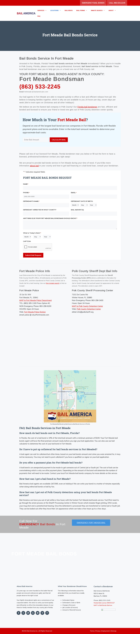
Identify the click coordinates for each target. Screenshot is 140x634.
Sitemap (113, 631)
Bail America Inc (32, 631)
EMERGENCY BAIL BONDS (93, 3)
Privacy (97, 631)
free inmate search (52, 283)
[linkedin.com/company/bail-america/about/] (33, 613)
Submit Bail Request (33, 255)
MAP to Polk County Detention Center (87, 306)
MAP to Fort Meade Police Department (35, 300)
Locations (54, 10)
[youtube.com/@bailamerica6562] (23, 613)
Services (40, 10)
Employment (105, 631)
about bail (34, 166)
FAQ (38, 16)
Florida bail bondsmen (87, 107)
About (111, 10)
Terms (92, 631)
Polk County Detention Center (89, 309)
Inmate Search (96, 10)
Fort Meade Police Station (35, 312)
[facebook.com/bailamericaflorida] (18, 613)
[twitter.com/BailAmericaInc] (28, 613)
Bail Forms (80, 10)
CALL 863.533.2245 (117, 3)
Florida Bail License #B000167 (104, 603)
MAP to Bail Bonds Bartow (103, 605)
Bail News (69, 10)
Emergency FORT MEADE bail (91, 522)
